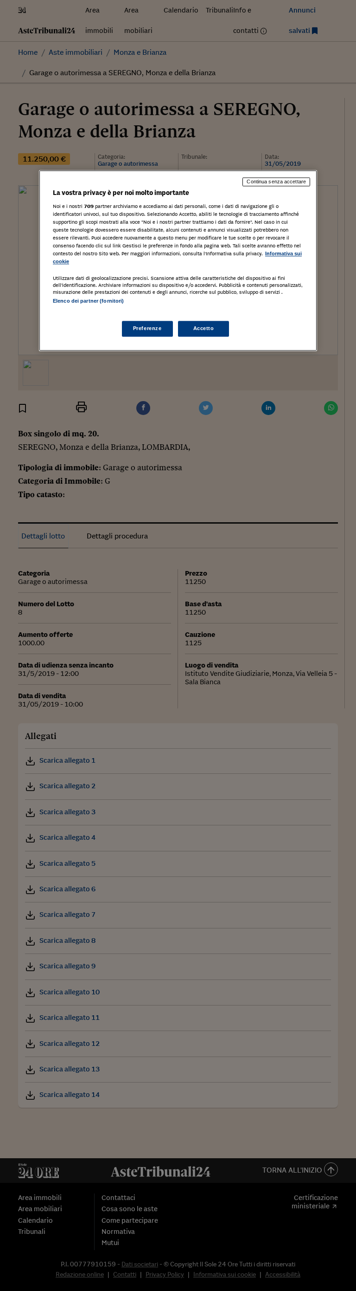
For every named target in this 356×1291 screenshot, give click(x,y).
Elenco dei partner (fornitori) (88, 301)
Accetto (203, 328)
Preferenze (147, 328)
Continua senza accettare (276, 182)
